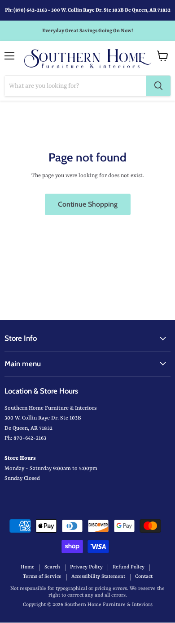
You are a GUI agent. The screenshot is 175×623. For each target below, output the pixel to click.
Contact (144, 577)
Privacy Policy (86, 567)
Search (52, 567)
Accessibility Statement (98, 577)
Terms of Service (42, 577)
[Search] (158, 86)
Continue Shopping (88, 204)
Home (28, 567)
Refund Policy (128, 567)
